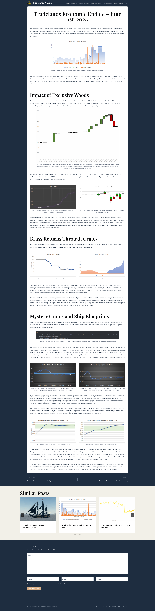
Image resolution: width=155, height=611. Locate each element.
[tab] (74, 534)
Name (30, 579)
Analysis (70, 9)
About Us (74, 3)
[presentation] (38, 509)
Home (68, 3)
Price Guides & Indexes (80, 9)
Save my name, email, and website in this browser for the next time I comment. (51, 584)
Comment (31, 555)
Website (98, 579)
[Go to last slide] (22, 515)
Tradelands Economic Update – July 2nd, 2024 (113, 479)
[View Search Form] (126, 3)
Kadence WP (55, 606)
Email (64, 579)
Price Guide (108, 3)
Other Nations (118, 3)
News (81, 3)
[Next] (132, 515)
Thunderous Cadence (74, 24)
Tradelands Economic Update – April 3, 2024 (41, 479)
